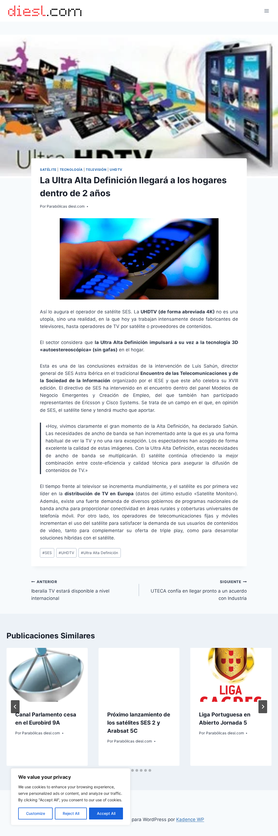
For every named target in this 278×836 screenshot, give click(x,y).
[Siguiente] (262, 706)
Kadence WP (190, 819)
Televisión (96, 170)
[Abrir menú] (266, 11)
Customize (35, 813)
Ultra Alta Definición (99, 553)
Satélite (48, 170)
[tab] (132, 770)
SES (47, 553)
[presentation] (47, 675)
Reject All (71, 813)
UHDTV (116, 170)
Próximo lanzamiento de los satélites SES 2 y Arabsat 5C (138, 722)
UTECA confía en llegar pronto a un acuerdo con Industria (199, 590)
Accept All (106, 813)
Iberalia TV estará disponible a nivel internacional (70, 590)
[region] (70, 796)
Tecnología (71, 170)
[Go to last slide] (15, 706)
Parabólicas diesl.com (66, 206)
